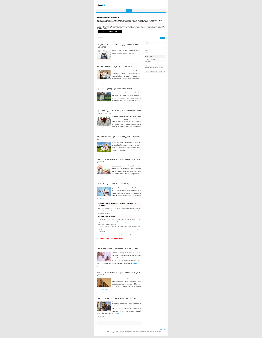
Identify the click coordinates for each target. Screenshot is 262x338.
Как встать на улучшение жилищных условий (117, 298)
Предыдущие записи (103, 322)
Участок (146, 50)
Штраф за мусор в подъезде (151, 61)
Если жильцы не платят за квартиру (113, 184)
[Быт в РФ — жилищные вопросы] (101, 7)
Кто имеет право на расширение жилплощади (117, 249)
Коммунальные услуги (102, 10)
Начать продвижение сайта (110, 31)
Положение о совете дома (150, 59)
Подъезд (122, 10)
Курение (146, 45)
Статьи (144, 10)
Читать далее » (128, 79)
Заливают (147, 48)
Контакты (151, 10)
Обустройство (136, 10)
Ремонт (146, 43)
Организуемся (114, 10)
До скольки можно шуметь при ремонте (114, 67)
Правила (146, 52)
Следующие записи (136, 322)
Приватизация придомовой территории (114, 89)
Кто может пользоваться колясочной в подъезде (155, 71)
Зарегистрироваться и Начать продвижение (110, 238)
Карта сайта (162, 329)
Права (129, 10)
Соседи (146, 41)
